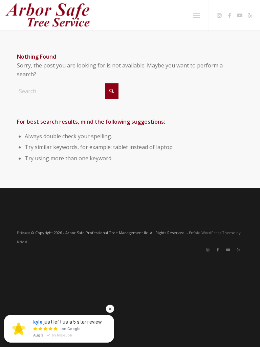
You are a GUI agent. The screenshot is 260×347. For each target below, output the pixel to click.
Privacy (23, 232)
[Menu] (196, 15)
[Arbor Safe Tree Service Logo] (47, 15)
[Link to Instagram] (219, 15)
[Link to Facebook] (229, 15)
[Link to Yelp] (250, 15)
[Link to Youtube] (240, 15)
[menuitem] (196, 15)
